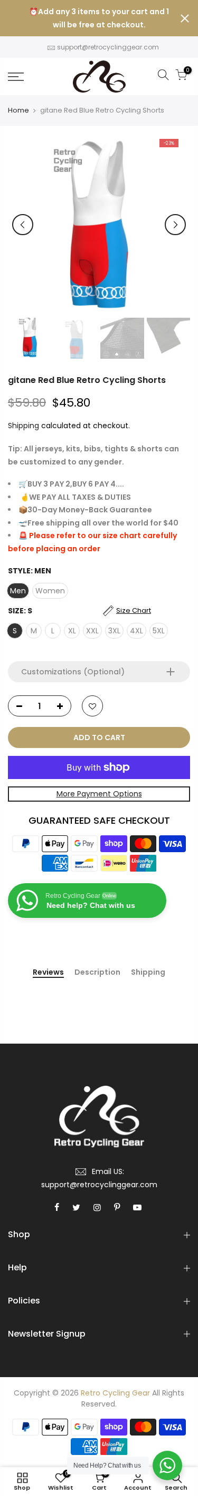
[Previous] (22, 224)
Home (18, 110)
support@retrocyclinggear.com (108, 47)
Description (97, 972)
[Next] (175, 224)
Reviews (48, 972)
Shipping (23, 425)
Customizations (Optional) (73, 671)
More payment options (99, 794)
